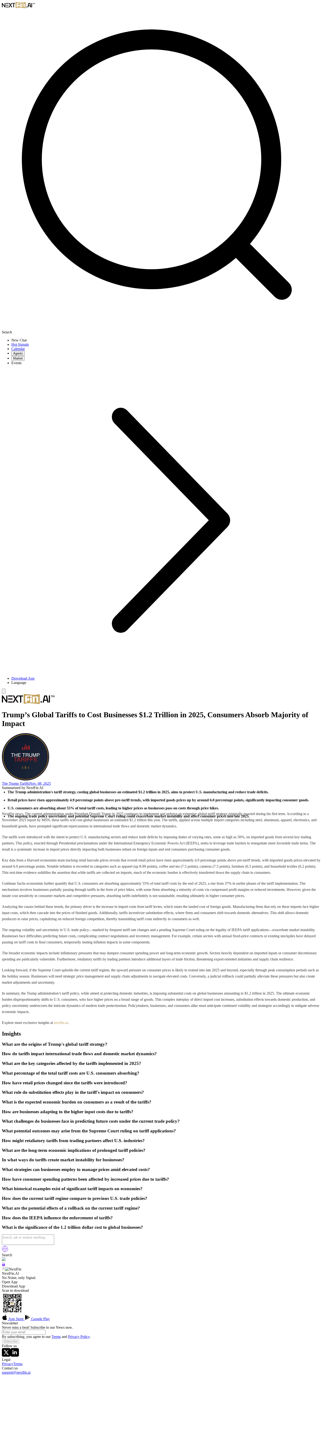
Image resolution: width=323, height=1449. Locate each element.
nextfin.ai (61, 1023)
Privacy (7, 1364)
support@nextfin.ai (16, 1372)
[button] (166, 683)
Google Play (40, 1319)
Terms (56, 1337)
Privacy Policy (79, 1337)
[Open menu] (4, 691)
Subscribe (10, 1341)
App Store (16, 1319)
